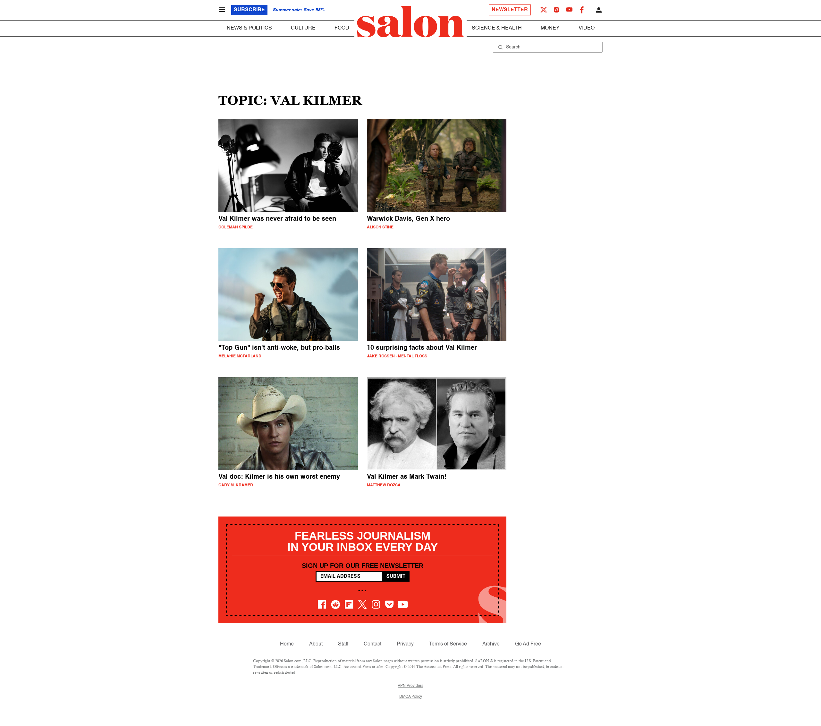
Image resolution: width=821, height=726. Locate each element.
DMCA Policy (410, 697)
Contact (372, 644)
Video (587, 28)
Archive (491, 644)
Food (341, 28)
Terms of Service (448, 644)
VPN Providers (410, 686)
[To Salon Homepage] (410, 22)
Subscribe (249, 10)
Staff (343, 644)
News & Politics (249, 28)
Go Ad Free (528, 644)
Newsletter (510, 10)
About (316, 644)
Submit (396, 576)
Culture (303, 28)
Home (287, 644)
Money (550, 28)
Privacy (405, 644)
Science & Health (497, 28)
